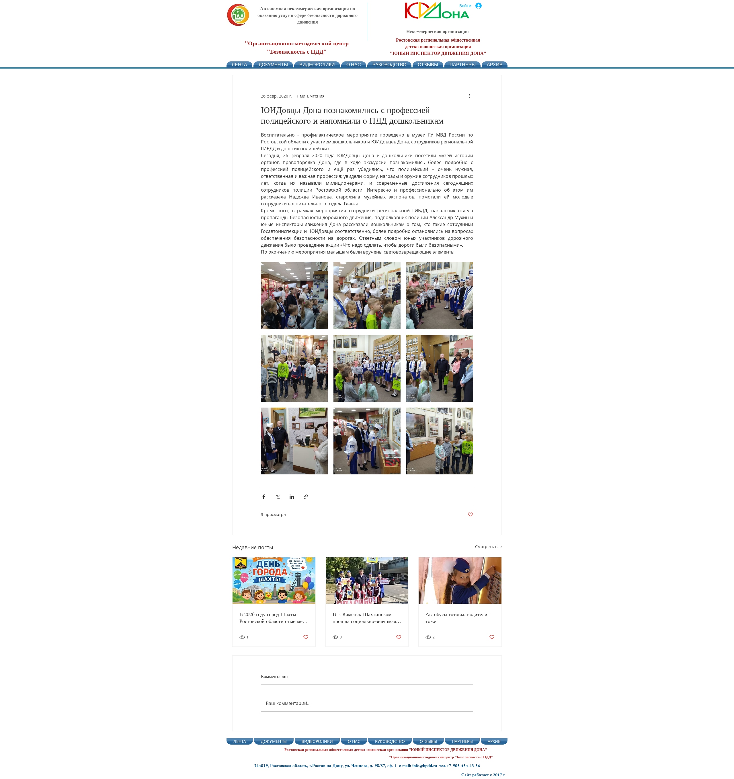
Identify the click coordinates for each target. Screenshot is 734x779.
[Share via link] (306, 496)
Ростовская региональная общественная (438, 39)
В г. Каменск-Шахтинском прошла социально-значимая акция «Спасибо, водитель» (364, 617)
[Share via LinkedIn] (291, 496)
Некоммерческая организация (437, 31)
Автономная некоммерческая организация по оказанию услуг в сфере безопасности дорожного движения (307, 15)
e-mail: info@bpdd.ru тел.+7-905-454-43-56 (439, 765)
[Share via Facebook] (263, 496)
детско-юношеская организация (438, 46)
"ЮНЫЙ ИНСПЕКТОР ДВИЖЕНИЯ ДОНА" (438, 53)
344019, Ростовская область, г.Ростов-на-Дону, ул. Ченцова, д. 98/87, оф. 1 (326, 765)
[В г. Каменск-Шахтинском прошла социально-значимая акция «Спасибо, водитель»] (367, 580)
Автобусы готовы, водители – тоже (458, 617)
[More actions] (469, 95)
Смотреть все (488, 546)
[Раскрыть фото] (294, 295)
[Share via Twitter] (277, 496)
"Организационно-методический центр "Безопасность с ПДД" (297, 47)
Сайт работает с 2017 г (483, 774)
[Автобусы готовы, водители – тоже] (460, 580)
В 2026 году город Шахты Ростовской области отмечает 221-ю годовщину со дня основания (272, 617)
